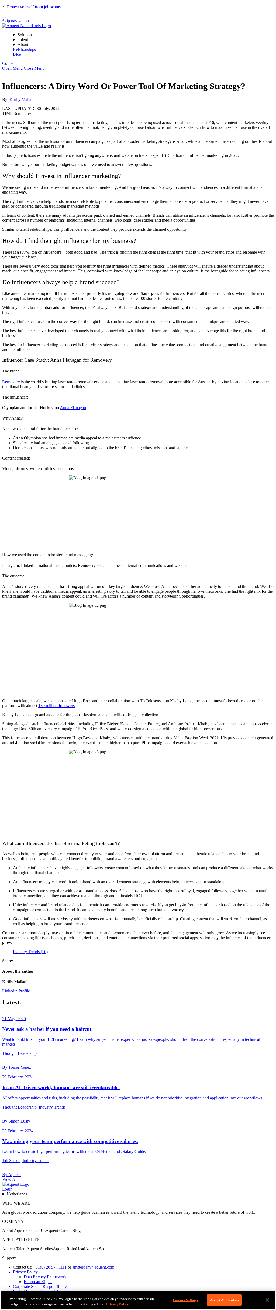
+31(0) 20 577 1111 (50, 1267)
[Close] (4, 17)
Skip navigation (15, 21)
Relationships (24, 49)
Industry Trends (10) (30, 951)
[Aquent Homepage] (26, 25)
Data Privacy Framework (45, 1277)
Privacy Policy (25, 1272)
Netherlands (17, 1194)
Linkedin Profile (16, 991)
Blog (17, 54)
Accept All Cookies (224, 1300)
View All (10, 1179)
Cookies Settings (185, 1300)
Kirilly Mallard (22, 99)
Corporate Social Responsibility (40, 1286)
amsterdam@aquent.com (93, 1267)
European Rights (38, 1281)
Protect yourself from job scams (34, 7)
